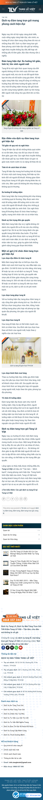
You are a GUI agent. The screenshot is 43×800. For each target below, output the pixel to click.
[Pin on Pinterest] (21, 499)
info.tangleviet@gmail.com (20, 762)
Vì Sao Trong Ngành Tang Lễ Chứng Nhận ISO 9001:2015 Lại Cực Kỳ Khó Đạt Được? (24, 573)
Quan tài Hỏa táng (10, 539)
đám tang (16, 511)
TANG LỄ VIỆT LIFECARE (30, 780)
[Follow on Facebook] (3, 648)
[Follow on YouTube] (21, 648)
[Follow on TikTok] (8, 648)
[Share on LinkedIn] (25, 499)
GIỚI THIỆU (17, 780)
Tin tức (4, 17)
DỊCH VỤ (20, 782)
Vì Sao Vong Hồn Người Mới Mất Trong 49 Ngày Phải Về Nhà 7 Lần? (24, 591)
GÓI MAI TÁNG (12, 782)
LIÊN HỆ (33, 782)
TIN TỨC (27, 782)
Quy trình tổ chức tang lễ (13, 745)
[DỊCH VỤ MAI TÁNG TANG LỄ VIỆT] (21, 795)
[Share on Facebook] (8, 499)
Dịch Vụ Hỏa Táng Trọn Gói (14, 710)
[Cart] (40, 9)
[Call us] (16, 648)
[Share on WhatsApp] (4, 499)
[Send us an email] (12, 648)
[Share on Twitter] (12, 499)
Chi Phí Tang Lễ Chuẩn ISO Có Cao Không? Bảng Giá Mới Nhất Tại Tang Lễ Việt (24, 554)
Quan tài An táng (9, 535)
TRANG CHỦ (9, 780)
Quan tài (6, 530)
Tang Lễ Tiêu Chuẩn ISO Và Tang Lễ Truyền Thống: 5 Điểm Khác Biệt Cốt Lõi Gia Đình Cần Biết (24, 563)
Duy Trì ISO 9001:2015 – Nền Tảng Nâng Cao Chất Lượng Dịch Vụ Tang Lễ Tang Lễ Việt (24, 583)
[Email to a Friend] (17, 499)
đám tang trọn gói (27, 511)
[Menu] (3, 9)
